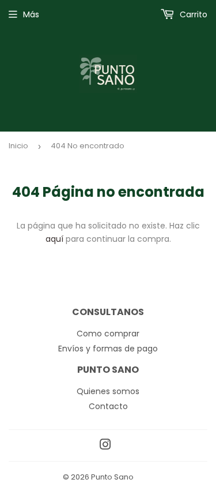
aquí (54, 239)
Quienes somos (108, 391)
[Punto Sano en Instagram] (105, 446)
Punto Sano (112, 476)
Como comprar (108, 333)
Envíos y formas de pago (108, 348)
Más (31, 14)
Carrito (192, 14)
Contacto (108, 406)
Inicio (18, 145)
